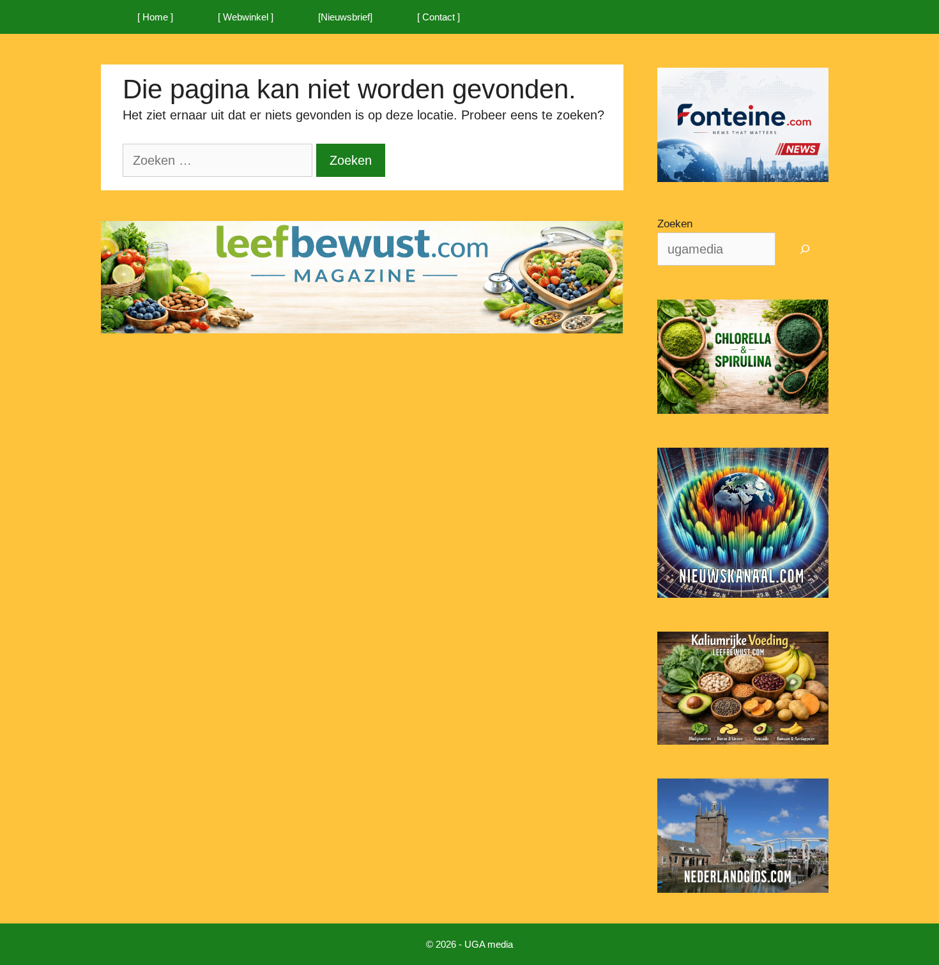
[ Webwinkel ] (245, 16)
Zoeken (674, 224)
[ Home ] (155, 16)
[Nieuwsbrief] (345, 16)
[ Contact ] (438, 16)
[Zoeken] (805, 249)
